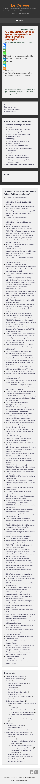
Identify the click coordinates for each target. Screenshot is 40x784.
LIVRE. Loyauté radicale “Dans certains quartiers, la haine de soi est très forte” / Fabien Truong (20, 521)
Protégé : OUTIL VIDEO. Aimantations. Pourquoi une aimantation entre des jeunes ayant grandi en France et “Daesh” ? (19, 652)
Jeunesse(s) (9, 723)
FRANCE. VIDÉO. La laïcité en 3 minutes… (19, 229)
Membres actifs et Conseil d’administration (19, 500)
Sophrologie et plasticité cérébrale (18, 157)
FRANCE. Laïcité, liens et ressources (17, 226)
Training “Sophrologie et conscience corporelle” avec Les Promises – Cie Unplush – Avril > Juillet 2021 (20, 213)
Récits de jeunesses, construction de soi (20, 730)
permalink (13, 94)
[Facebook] (4, 44)
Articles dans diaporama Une (15, 679)
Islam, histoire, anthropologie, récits (22, 712)
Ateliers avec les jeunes (15, 725)
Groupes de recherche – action (17, 692)
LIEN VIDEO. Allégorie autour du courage (18, 278)
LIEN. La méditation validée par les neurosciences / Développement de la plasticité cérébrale (20, 532)
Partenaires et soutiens (12, 109)
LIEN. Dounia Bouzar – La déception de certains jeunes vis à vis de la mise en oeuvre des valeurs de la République (21, 449)
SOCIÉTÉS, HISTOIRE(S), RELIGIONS (18, 125)
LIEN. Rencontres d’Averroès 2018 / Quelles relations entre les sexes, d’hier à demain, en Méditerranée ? (20, 347)
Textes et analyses (14, 685)
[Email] (4, 50)
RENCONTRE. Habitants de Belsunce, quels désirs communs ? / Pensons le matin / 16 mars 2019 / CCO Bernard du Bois (21, 322)
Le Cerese (20, 5)
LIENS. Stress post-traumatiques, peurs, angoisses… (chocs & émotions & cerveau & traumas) (20, 460)
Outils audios (12, 690)
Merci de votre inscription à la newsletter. (18, 313)
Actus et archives (10, 111)
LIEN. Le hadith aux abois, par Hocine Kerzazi (20, 371)
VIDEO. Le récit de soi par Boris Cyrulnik (18, 536)
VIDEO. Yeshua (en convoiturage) (16, 465)
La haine (10, 153)
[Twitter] (4, 47)
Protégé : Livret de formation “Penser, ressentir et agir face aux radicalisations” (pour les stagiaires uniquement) (20, 376)
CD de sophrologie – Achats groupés (17, 503)
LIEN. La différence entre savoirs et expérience (20, 333)
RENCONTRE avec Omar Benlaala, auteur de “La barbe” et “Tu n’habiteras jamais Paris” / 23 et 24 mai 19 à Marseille (20, 329)
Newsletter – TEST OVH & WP (15, 659)
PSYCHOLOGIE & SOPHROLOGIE (17, 146)
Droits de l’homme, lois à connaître (19, 129)
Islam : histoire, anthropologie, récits (19, 134)
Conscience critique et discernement (19, 132)
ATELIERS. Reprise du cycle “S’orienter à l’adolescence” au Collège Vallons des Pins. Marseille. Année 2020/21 (19, 240)
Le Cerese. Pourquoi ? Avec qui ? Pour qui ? (19, 491)
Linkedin (36, 772)
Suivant (33, 29)
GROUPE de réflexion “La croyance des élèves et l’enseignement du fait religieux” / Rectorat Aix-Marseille (20, 362)
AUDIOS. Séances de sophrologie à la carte (19, 487)
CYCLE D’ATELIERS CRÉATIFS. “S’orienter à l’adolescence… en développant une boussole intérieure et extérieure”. (20, 260)
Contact (6, 105)
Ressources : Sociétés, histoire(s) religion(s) (22, 703)
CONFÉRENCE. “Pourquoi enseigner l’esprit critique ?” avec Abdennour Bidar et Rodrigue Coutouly (19, 432)
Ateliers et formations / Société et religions (21, 719)
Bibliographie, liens (14, 136)
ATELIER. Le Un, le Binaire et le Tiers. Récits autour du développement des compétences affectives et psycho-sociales (20, 565)
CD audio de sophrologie (15, 761)
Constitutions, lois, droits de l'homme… (23, 714)
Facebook (31, 772)
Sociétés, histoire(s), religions (15, 701)
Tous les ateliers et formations (17, 683)
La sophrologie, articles (15, 759)
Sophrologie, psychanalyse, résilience (17, 732)
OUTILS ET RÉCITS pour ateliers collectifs (20, 164)
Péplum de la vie (11, 489)
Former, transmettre (14, 143)
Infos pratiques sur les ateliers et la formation (20, 636)
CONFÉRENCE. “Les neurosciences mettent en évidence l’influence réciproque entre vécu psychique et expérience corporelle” (20, 616)
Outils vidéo (12, 687)
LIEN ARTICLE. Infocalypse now (16, 436)
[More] (4, 68)
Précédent (23, 29)
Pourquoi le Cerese (10, 107)
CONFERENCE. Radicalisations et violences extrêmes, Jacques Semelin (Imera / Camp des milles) (20, 483)
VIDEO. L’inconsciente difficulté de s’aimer (19, 413)
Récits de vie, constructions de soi (18, 141)
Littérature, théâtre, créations (15, 676)
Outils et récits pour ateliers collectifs (19, 696)
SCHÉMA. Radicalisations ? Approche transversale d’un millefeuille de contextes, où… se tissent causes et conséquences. (21, 409)
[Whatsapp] (4, 53)
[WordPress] (4, 56)
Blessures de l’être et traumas (17, 155)
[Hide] (3, 72)
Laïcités (10, 127)
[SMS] (4, 62)
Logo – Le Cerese (11, 494)
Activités (8, 681)
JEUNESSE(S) (10, 139)
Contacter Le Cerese (12, 656)
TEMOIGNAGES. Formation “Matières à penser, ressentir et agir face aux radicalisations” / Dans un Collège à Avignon (21, 398)
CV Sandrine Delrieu (12, 638)
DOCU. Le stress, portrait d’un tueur (17, 538)
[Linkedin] (4, 59)
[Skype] (4, 65)
